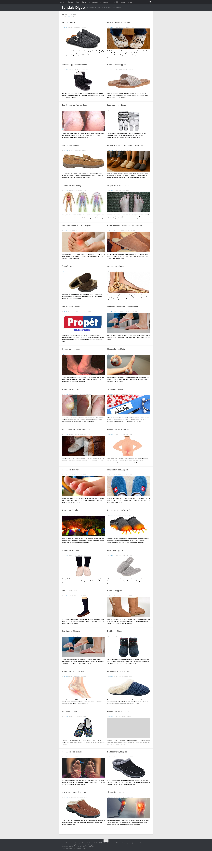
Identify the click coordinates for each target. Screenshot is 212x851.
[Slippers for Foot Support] (128, 486)
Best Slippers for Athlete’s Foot (74, 792)
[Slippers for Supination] (83, 365)
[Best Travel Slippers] (128, 567)
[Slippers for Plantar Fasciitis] (83, 687)
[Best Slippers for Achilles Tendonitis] (83, 446)
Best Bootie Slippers (115, 631)
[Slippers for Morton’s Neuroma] (128, 202)
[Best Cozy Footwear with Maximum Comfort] (128, 161)
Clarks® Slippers (68, 266)
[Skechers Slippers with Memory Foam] (128, 323)
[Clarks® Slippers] (83, 282)
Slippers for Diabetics (115, 389)
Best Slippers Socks (69, 591)
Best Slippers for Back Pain (118, 429)
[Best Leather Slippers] (83, 161)
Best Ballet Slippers (69, 711)
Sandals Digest (73, 7)
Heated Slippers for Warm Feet (119, 510)
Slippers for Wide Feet (70, 550)
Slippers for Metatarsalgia (72, 752)
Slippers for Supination (71, 349)
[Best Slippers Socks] (83, 607)
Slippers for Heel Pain (116, 349)
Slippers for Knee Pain (116, 792)
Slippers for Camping (70, 510)
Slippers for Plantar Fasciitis (73, 671)
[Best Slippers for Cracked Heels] (83, 121)
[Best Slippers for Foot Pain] (128, 728)
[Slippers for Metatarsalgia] (83, 768)
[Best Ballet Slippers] (83, 728)
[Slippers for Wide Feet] (83, 567)
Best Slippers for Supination (118, 22)
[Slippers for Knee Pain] (128, 808)
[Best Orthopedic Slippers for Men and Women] (128, 242)
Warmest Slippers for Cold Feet (74, 65)
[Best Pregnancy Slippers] (128, 768)
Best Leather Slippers (70, 145)
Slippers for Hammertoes (72, 470)
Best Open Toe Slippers (116, 65)
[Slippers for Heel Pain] (128, 365)
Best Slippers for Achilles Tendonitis (76, 429)
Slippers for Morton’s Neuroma (120, 185)
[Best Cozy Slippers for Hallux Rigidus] (83, 242)
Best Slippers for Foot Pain (118, 711)
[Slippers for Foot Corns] (83, 405)
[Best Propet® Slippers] (83, 323)
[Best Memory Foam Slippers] (128, 687)
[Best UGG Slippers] (128, 607)
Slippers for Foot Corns (71, 389)
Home (69, 16)
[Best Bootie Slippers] (128, 647)
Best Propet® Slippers (71, 307)
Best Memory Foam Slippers (118, 671)
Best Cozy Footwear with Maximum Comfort (125, 145)
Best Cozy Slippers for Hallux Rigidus (76, 226)
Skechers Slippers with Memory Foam (122, 307)
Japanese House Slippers (117, 105)
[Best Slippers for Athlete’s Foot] (83, 808)
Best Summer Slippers (71, 631)
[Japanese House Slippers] (128, 121)
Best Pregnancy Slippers (117, 752)
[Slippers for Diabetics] (128, 405)
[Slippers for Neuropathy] (83, 202)
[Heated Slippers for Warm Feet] (128, 526)
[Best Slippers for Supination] (128, 38)
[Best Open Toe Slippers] (128, 81)
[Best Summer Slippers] (83, 647)
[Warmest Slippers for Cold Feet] (83, 81)
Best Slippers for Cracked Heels (74, 105)
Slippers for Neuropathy (71, 185)
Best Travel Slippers (115, 550)
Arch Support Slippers (116, 266)
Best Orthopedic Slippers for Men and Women (126, 226)
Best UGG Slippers (114, 591)
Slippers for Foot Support (117, 470)
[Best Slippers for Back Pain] (128, 446)
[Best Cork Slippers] (83, 38)
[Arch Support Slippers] (128, 282)
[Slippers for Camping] (83, 526)
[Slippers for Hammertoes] (83, 486)
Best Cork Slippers (69, 22)
